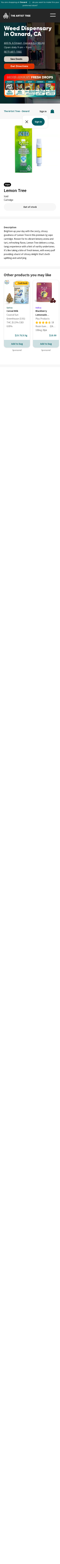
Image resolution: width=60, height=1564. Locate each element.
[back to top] (53, 1557)
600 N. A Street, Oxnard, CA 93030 (24, 43)
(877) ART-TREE (13, 52)
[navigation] (53, 15)
